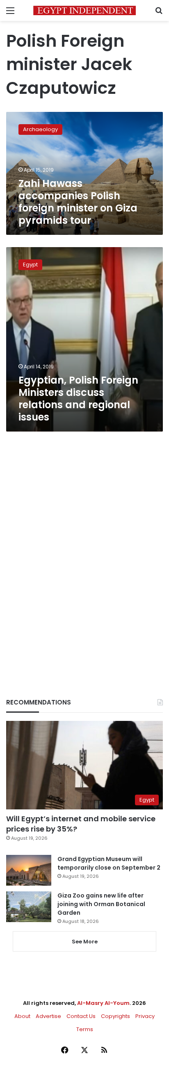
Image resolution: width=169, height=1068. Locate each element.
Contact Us (81, 1016)
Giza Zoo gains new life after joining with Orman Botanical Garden (101, 904)
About (22, 1016)
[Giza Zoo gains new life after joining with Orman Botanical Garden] (28, 906)
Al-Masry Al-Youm (103, 1003)
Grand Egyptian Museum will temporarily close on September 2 (108, 863)
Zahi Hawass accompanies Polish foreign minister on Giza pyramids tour (77, 202)
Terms (84, 1029)
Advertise (48, 1016)
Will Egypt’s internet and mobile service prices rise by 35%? (80, 823)
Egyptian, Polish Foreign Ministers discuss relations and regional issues (78, 398)
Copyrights (115, 1016)
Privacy (145, 1016)
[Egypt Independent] (84, 10)
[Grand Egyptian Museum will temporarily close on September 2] (28, 870)
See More (85, 941)
